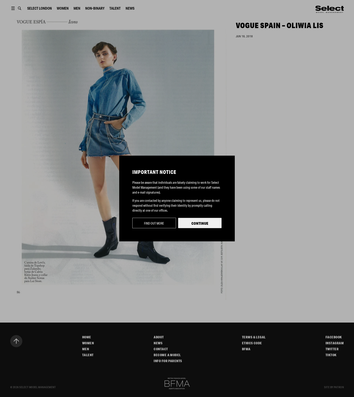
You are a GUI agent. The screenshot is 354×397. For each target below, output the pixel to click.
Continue (199, 223)
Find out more (154, 223)
